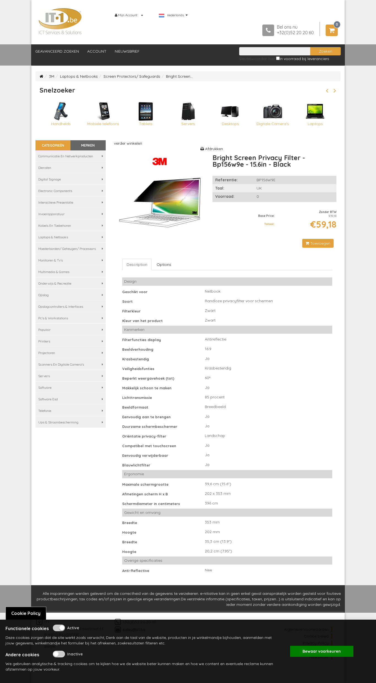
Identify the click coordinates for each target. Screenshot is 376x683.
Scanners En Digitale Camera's (61, 364)
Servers (44, 376)
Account (97, 51)
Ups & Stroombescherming (58, 422)
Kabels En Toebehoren (54, 225)
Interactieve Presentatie (55, 202)
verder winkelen (128, 143)
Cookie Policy (25, 613)
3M (51, 76)
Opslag (43, 295)
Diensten (44, 168)
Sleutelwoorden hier (257, 58)
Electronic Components (55, 191)
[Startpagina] (41, 76)
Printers (44, 341)
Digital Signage (49, 179)
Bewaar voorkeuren (322, 651)
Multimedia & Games (53, 272)
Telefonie (44, 411)
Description (137, 264)
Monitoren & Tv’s (50, 260)
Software (44, 387)
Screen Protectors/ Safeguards (131, 76)
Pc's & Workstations (53, 318)
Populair (44, 330)
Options (164, 264)
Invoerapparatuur (51, 214)
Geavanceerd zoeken (57, 51)
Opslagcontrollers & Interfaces (60, 306)
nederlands (175, 15)
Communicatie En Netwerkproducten (65, 156)
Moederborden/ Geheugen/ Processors (67, 249)
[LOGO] (60, 21)
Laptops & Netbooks (79, 76)
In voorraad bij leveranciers (304, 58)
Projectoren (46, 353)
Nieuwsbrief (127, 51)
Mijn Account (127, 15)
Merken (88, 145)
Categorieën (53, 145)
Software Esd (48, 399)
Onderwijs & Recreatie (54, 283)
